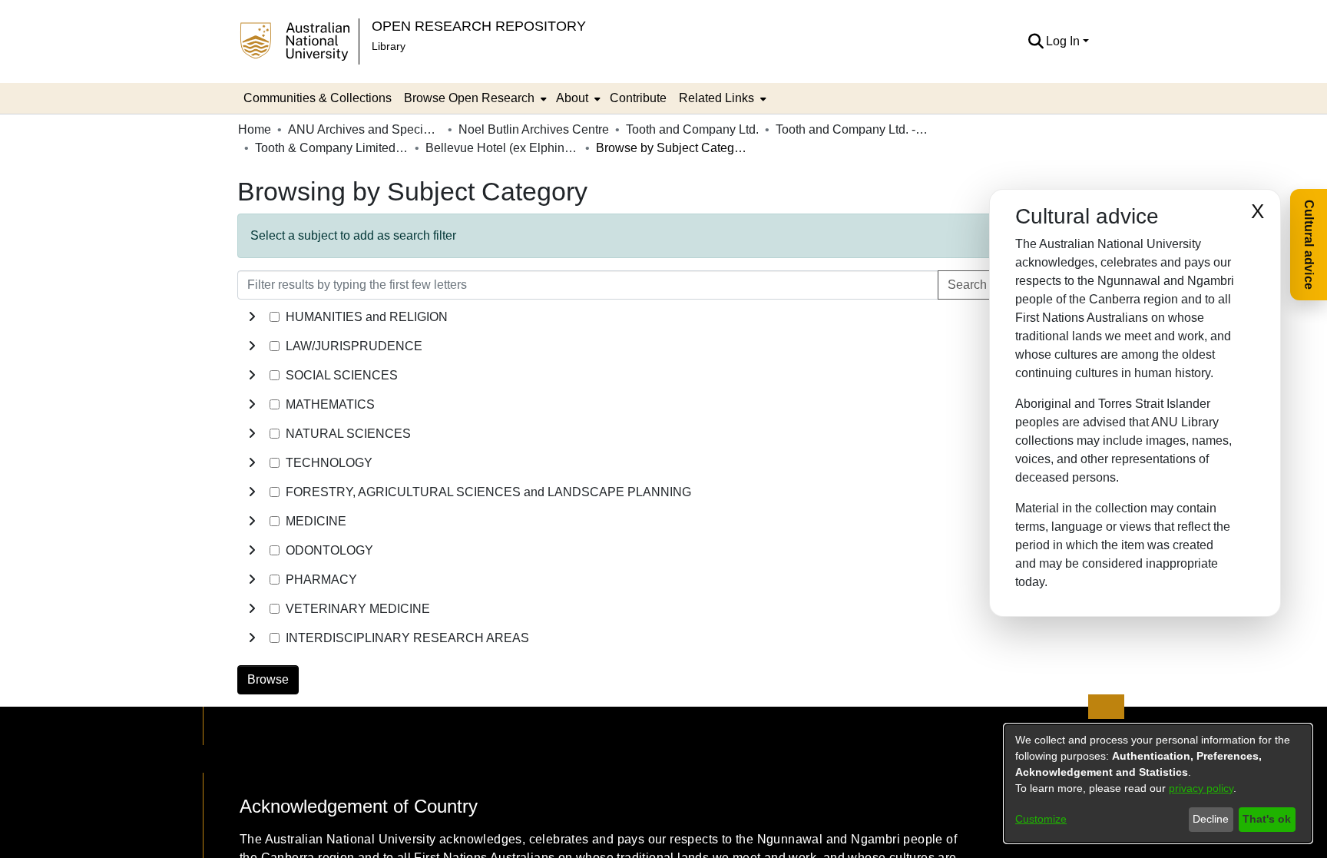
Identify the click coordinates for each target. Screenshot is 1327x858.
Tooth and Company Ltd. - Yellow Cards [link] (852, 129)
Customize (1041, 819)
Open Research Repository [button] (479, 26)
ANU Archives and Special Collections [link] (365, 129)
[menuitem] (474, 98)
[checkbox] (275, 317)
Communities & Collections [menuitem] (317, 97)
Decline (1211, 819)
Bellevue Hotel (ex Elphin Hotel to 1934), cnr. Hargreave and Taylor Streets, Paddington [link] (502, 147)
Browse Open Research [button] (469, 97)
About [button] (572, 97)
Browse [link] (268, 679)
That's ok (1267, 819)
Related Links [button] (716, 97)
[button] (1035, 41)
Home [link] (254, 129)
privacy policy (1201, 788)
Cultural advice (1308, 245)
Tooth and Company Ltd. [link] (692, 129)
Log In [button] (1064, 41)
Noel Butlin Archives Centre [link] (533, 129)
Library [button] (388, 46)
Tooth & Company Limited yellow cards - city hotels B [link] (332, 147)
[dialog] (1158, 783)
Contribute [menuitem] (638, 97)
